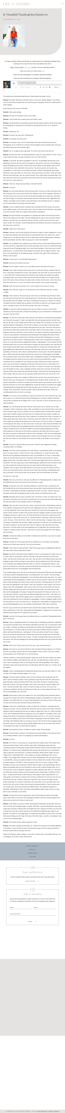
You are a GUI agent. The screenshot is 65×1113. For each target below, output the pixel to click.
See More (32, 1028)
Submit (30, 921)
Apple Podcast (32, 846)
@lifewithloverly (40, 1043)
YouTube (32, 856)
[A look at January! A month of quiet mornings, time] (60, 1053)
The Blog (17, 1097)
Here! (43, 71)
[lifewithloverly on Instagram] (35, 1072)
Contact (47, 1101)
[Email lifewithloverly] (29, 1072)
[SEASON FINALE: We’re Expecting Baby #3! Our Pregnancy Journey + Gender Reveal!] (48, 990)
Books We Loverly (47, 1097)
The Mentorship (17, 1093)
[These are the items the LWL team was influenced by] (49, 1053)
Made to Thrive (54, 1111)
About (17, 1101)
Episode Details (14, 1022)
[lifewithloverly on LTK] (33, 1072)
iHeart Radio (47, 1081)
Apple (17, 1081)
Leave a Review (30, 881)
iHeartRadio (32, 853)
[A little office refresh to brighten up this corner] (16, 1053)
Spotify (32, 849)
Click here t (27, 67)
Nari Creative (42, 1111)
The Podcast (47, 1093)
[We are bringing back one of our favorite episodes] (38, 1053)
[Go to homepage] (16, 4)
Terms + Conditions (32, 1107)
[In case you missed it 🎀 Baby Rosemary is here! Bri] (5, 1053)
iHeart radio (32, 947)
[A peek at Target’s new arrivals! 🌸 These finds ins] (27, 1053)
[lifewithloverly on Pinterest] (31, 1072)
